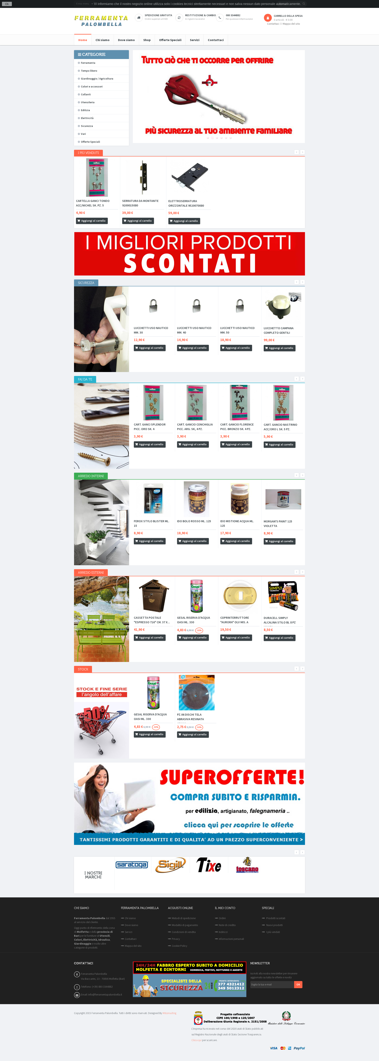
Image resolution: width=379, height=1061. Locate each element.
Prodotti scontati (275, 918)
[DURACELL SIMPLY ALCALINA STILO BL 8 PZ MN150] (283, 596)
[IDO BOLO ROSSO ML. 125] (196, 499)
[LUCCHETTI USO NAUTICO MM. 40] (196, 306)
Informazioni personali (231, 939)
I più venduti (273, 932)
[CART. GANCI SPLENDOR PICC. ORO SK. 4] (153, 402)
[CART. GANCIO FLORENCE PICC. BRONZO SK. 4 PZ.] (240, 402)
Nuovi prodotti (274, 925)
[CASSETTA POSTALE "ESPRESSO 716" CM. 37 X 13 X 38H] (153, 596)
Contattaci (273, 24)
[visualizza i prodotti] (132, 865)
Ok (7, 4)
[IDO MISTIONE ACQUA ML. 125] (240, 499)
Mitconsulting (169, 1013)
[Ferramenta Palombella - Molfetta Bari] (101, 21)
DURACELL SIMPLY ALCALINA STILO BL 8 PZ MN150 (280, 622)
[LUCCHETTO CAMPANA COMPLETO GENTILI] (283, 306)
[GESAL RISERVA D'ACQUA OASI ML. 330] (196, 596)
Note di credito (227, 925)
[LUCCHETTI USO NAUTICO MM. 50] (240, 306)
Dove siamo (131, 925)
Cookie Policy (179, 946)
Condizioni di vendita (184, 932)
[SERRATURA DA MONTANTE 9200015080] (143, 177)
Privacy (176, 939)
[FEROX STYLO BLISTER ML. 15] (153, 499)
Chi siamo (130, 918)
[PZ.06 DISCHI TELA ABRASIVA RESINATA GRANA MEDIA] (197, 692)
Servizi (128, 932)
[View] (112, 221)
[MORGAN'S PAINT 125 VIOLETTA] (283, 499)
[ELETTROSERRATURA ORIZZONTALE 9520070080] (189, 177)
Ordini (222, 918)
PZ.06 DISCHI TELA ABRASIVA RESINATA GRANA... (190, 718)
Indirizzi (223, 932)
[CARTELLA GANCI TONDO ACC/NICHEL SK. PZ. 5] (97, 177)
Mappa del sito (291, 24)
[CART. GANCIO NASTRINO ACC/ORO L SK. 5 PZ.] (283, 403)
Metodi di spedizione (184, 918)
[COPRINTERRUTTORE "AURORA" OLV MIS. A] (240, 596)
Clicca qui (196, 1040)
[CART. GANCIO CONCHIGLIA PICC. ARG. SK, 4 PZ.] (196, 402)
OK (298, 984)
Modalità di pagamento (185, 925)
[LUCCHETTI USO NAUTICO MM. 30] (153, 306)
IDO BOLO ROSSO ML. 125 (194, 521)
